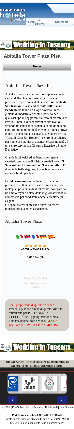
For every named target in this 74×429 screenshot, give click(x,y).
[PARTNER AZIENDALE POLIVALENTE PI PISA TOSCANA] (10, 383)
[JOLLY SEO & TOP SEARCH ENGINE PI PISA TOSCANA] (29, 383)
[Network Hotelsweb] (13, 15)
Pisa (14, 407)
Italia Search (66, 407)
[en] (27, 236)
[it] (19, 236)
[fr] (35, 236)
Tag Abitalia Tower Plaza (35, 283)
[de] (43, 236)
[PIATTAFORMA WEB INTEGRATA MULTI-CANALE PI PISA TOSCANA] (49, 383)
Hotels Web (51, 407)
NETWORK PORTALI (50, 415)
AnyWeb (5, 407)
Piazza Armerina (34, 407)
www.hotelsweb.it (25, 361)
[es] (51, 236)
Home (37, 66)
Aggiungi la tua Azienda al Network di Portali (36, 365)
